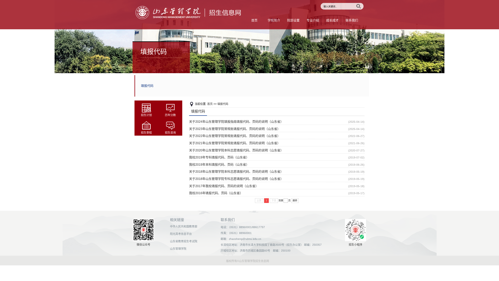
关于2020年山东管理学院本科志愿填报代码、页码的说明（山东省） (236, 150)
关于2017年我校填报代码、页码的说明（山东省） (223, 186)
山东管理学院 (178, 248)
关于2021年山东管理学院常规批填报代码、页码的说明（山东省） (234, 143)
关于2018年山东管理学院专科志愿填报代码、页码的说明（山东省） (236, 179)
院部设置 (293, 20)
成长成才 (332, 20)
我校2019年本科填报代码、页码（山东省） (219, 164)
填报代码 (147, 85)
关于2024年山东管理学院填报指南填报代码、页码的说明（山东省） (236, 121)
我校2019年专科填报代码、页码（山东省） (219, 157)
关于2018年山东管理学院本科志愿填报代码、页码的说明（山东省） (236, 171)
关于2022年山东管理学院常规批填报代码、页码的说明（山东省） (234, 136)
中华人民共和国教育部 (183, 226)
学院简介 (274, 20)
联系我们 (352, 20)
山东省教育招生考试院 (183, 241)
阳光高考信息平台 (181, 233)
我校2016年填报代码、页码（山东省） (216, 193)
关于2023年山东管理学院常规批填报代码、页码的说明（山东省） (234, 129)
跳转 (295, 200)
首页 (254, 20)
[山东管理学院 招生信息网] (188, 18)
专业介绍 (313, 20)
